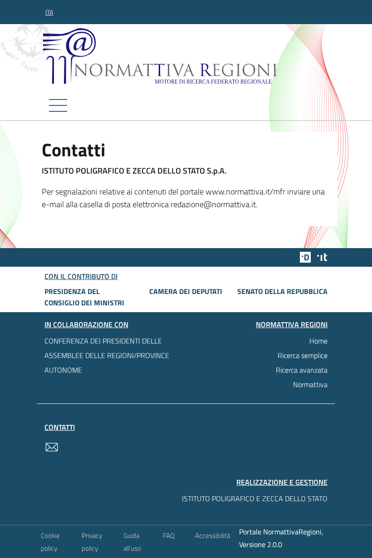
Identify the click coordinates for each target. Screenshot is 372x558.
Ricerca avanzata (302, 369)
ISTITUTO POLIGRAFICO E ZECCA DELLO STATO (255, 498)
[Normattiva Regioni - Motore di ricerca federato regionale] (188, 56)
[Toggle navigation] (186, 105)
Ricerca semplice (303, 355)
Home (318, 340)
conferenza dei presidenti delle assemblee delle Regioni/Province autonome (106, 355)
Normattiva (310, 384)
